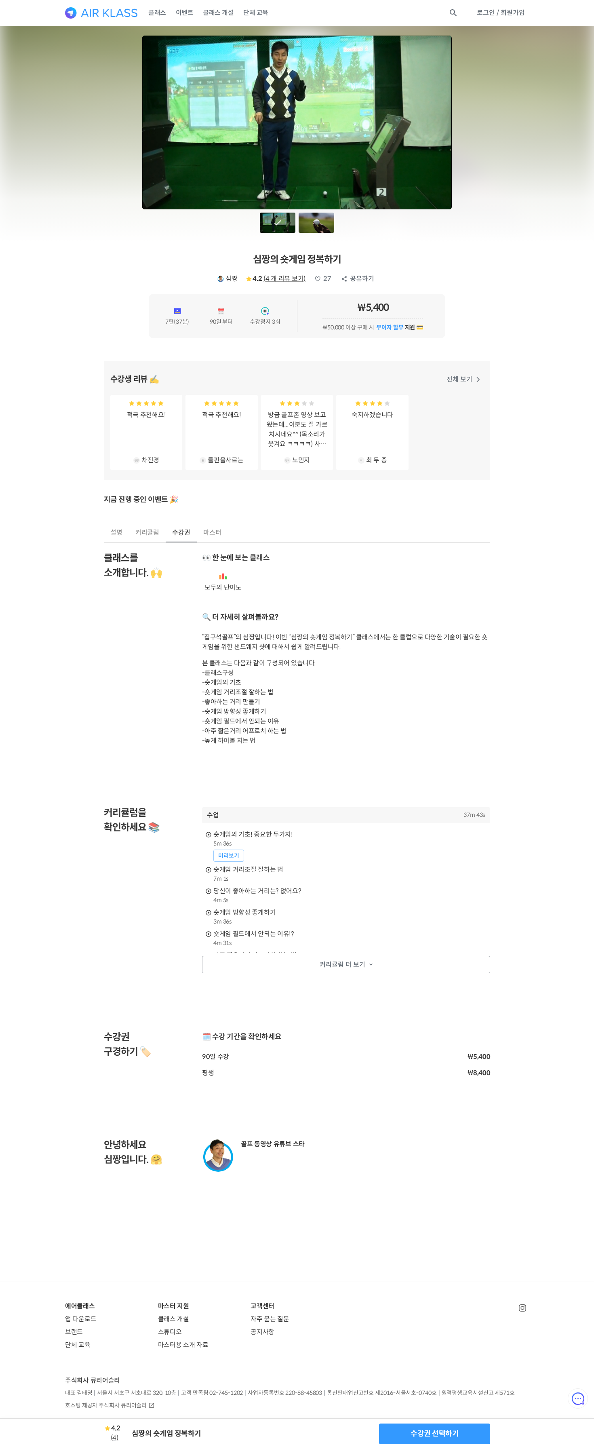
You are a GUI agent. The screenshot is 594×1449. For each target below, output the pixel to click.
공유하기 (362, 278)
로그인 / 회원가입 (501, 12)
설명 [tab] (116, 532)
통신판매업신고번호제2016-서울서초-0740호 (381, 1392)
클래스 (157, 12)
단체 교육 (255, 12)
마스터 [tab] (212, 532)
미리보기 (228, 855)
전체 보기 (459, 379)
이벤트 (185, 12)
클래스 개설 (218, 12)
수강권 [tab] (181, 532)
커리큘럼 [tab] (147, 532)
